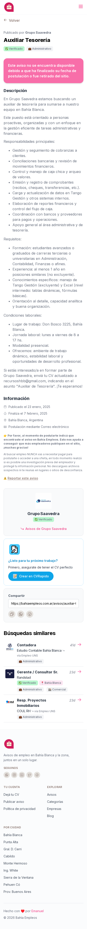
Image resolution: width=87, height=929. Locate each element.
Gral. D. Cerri (13, 849)
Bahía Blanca (13, 835)
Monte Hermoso (15, 863)
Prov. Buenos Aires (17, 892)
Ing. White (11, 870)
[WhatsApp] (20, 614)
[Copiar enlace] (11, 614)
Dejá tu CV (11, 794)
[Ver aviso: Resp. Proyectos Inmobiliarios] (79, 700)
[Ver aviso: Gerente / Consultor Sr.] (79, 672)
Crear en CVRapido (34, 576)
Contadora (26, 645)
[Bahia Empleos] (9, 7)
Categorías (55, 802)
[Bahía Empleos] (9, 744)
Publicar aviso (14, 802)
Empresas (54, 809)
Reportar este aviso (23, 478)
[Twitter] (29, 775)
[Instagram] (14, 775)
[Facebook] (29, 614)
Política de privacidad (19, 809)
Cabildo (9, 856)
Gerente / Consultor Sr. (37, 672)
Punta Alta (11, 842)
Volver (14, 20)
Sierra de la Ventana (18, 877)
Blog (50, 816)
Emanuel (37, 911)
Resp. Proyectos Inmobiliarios (31, 703)
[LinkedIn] (22, 775)
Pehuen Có (12, 884)
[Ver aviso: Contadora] (79, 645)
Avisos (51, 794)
